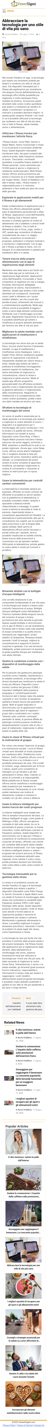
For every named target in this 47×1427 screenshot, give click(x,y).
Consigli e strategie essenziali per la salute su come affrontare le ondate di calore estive (23, 1340)
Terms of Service (25, 1425)
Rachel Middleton (11, 34)
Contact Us (39, 1425)
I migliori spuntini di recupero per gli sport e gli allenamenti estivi (28, 1101)
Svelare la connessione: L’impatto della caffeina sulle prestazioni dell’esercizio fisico (23, 1196)
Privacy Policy (9, 1425)
